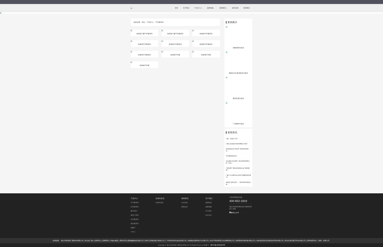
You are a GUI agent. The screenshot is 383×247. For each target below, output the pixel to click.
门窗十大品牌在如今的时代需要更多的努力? (238, 176)
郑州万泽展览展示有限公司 (154, 240)
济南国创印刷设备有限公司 (245, 240)
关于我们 (186, 8)
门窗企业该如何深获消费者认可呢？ (237, 144)
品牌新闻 (105, 240)
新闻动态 (184, 207)
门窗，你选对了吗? (232, 138)
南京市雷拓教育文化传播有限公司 (222, 240)
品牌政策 (208, 202)
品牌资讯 (97, 240)
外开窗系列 (135, 219)
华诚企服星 (114, 240)
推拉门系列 (135, 215)
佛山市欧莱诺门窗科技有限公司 (72, 240)
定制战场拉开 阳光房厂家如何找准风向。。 (237, 150)
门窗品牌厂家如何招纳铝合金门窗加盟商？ (238, 169)
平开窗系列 (160, 22)
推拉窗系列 (135, 223)
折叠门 (133, 228)
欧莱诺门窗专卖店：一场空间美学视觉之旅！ (238, 183)
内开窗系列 (135, 207)
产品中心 (197, 8)
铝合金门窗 (89, 240)
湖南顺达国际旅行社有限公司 (198, 240)
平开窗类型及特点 (231, 156)
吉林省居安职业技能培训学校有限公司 (269, 240)
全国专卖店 (159, 198)
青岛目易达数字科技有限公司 (295, 240)
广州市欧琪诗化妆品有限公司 (176, 240)
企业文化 (208, 215)
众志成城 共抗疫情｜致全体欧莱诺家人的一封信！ (238, 162)
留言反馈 (235, 8)
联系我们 (246, 8)
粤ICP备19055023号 (217, 245)
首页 (176, 8)
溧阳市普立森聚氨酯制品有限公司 (132, 240)
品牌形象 (210, 8)
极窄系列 (134, 211)
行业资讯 (184, 202)
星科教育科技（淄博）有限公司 (318, 240)
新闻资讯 (223, 8)
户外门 (133, 232)
